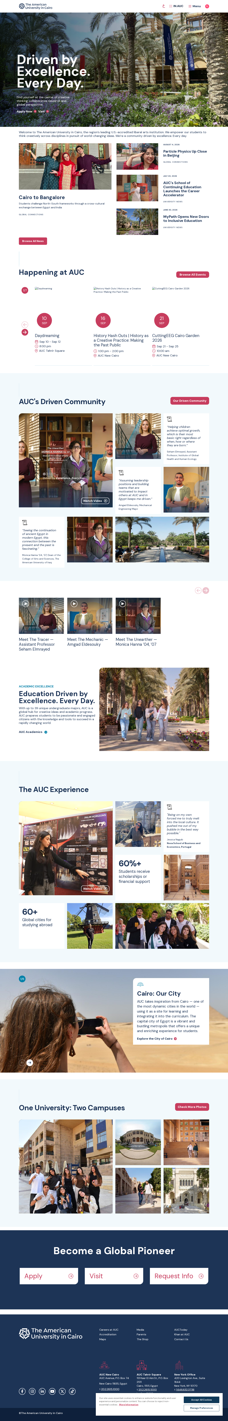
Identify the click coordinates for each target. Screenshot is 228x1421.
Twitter (62, 1391)
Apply (33, 1276)
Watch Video (92, 501)
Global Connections (31, 214)
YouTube (52, 1391)
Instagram (32, 1391)
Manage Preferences (201, 1408)
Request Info (174, 1276)
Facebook (22, 1391)
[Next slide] (25, 332)
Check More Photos (192, 1107)
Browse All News (33, 241)
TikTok (72, 1391)
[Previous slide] (25, 324)
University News (173, 201)
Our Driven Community (189, 401)
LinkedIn (42, 1391)
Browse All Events (193, 275)
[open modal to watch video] (25, 604)
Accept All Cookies (201, 1399)
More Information (128, 1404)
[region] (159, 1404)
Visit (96, 1276)
